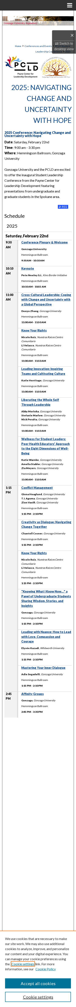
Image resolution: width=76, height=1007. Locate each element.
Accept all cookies (38, 983)
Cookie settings (22, 964)
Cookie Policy (45, 969)
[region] (38, 969)
